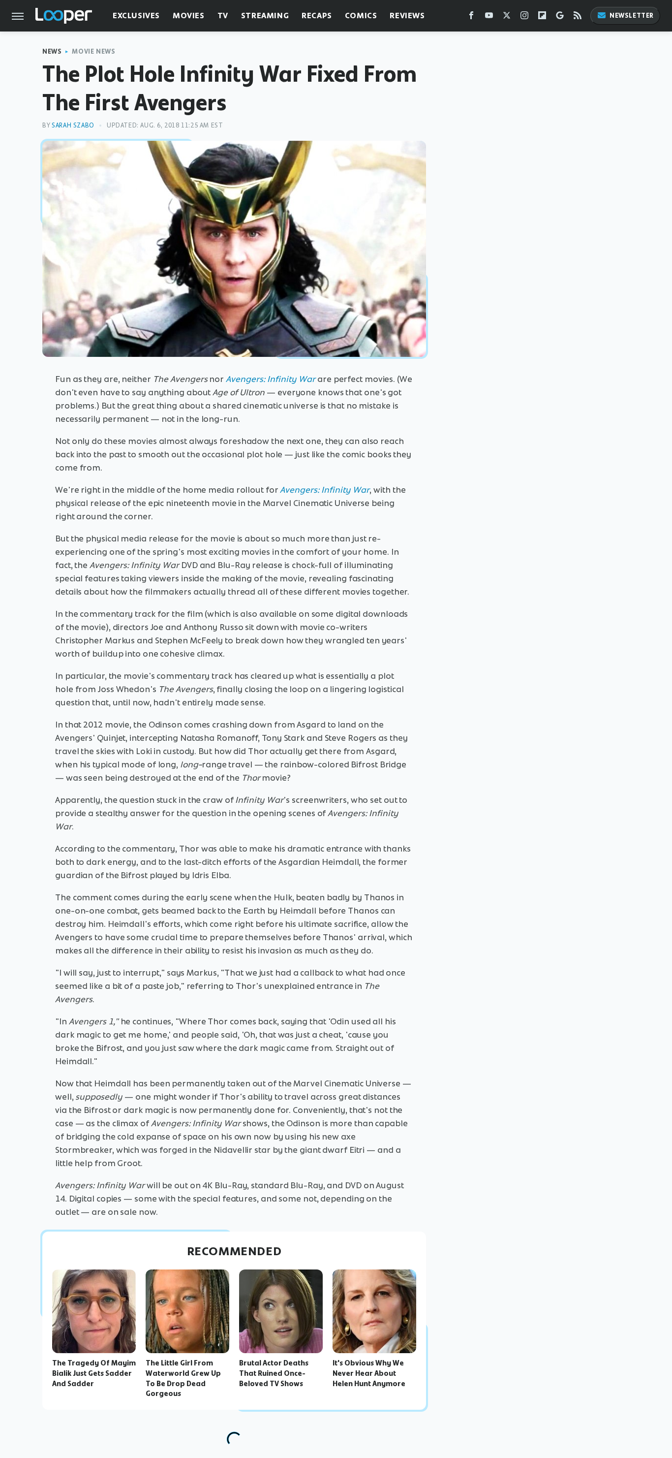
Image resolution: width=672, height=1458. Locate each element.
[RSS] (577, 17)
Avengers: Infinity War (270, 379)
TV (222, 15)
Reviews (407, 15)
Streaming (265, 15)
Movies (189, 15)
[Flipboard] (542, 17)
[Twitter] (507, 17)
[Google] (560, 17)
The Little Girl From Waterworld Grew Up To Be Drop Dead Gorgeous (183, 1378)
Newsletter (632, 15)
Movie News (93, 51)
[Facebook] (471, 17)
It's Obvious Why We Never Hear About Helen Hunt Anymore (369, 1373)
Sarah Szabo (73, 125)
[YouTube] (489, 17)
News (51, 51)
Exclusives (136, 15)
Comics (361, 15)
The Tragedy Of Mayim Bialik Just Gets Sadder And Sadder (94, 1373)
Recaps (317, 15)
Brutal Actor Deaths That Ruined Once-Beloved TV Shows (273, 1373)
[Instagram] (524, 17)
